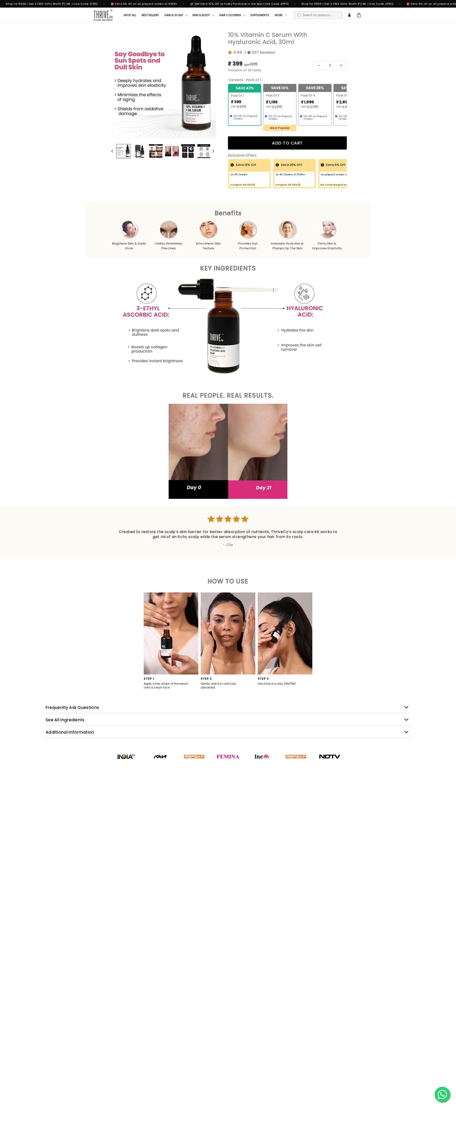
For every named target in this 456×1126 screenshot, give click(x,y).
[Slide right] (213, 151)
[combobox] (318, 15)
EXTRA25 (294, 185)
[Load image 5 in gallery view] (188, 151)
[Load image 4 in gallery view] (172, 151)
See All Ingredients (65, 720)
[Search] (299, 15)
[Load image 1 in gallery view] (123, 151)
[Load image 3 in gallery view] (156, 151)
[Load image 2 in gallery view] (139, 151)
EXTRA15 (249, 185)
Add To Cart (287, 143)
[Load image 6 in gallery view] (204, 151)
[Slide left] (112, 151)
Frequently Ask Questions (72, 707)
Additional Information (70, 732)
